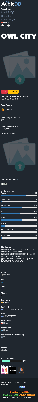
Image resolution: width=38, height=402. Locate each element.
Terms (12, 398)
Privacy (19, 398)
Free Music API (7, 384)
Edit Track (13, 91)
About (5, 398)
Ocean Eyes (7, 16)
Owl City (7, 12)
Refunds (27, 398)
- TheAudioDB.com (18, 382)
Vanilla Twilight (8, 19)
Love (4, 91)
